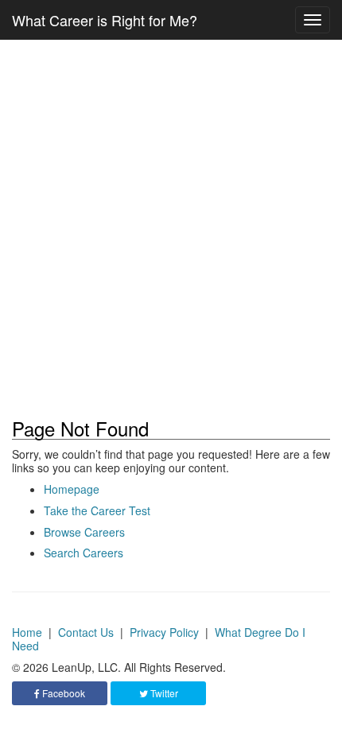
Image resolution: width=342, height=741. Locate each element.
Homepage (71, 489)
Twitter (163, 693)
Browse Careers (84, 532)
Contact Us (86, 632)
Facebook (62, 693)
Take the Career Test (97, 510)
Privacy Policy (164, 632)
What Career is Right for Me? (104, 20)
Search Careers (83, 553)
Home (27, 632)
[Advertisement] (171, 229)
